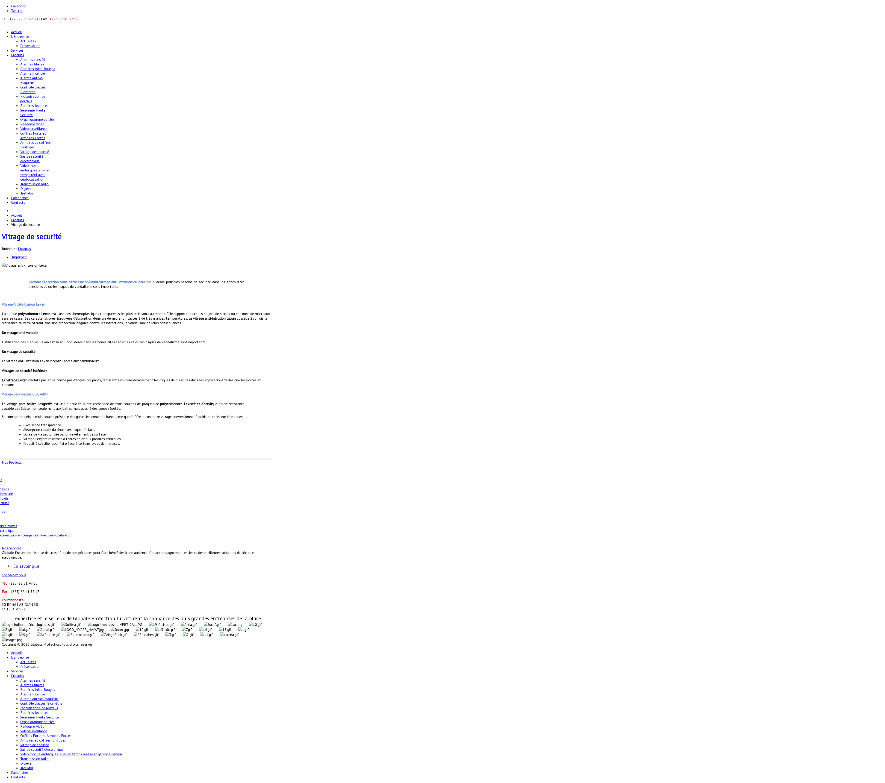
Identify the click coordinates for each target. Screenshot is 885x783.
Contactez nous (14, 575)
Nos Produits (12, 462)
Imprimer (19, 257)
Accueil (16, 215)
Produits (17, 220)
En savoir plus (26, 566)
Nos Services (11, 548)
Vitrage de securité (32, 236)
